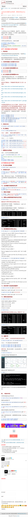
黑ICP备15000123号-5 (22, 513)
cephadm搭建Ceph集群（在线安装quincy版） (15, 442)
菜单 (25, 6)
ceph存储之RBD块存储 (6, 449)
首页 (3, 8)
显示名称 (3, 492)
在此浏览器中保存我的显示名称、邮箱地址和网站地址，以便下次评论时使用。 (13, 502)
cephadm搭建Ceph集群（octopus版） (10, 451)
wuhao (10, 15)
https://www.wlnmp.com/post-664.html (13, 54)
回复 (3, 467)
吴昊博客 (9, 1)
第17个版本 (15, 17)
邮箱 (2, 496)
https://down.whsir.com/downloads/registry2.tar (12, 86)
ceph (9, 8)
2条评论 (14, 15)
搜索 (4, 6)
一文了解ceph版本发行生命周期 (8, 452)
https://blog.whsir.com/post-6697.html (13, 24)
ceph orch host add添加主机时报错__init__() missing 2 (13, 448)
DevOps (6, 8)
